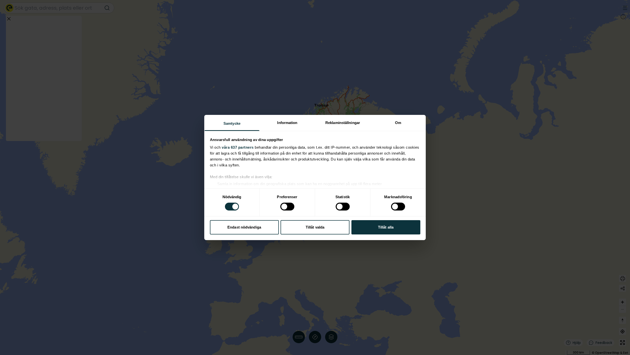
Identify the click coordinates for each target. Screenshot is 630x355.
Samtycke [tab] (231, 123)
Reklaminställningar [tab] (342, 123)
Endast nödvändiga (244, 227)
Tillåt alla (386, 227)
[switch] (287, 207)
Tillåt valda (315, 227)
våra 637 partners (238, 147)
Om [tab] (398, 123)
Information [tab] (287, 123)
